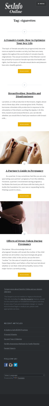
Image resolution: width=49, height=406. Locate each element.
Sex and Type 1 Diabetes (13, 339)
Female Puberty (9, 348)
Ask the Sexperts (27, 299)
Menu (42, 3)
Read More (24, 196)
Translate (21, 378)
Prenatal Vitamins (10, 334)
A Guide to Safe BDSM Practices (16, 330)
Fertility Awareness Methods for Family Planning (21, 344)
